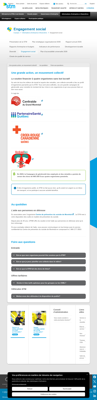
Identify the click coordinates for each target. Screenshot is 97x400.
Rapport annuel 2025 (74, 42)
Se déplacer (27, 8)
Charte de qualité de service (20, 56)
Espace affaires (20, 18)
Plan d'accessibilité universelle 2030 (53, 51)
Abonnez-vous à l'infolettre (83, 349)
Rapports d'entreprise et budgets (21, 47)
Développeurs (6, 18)
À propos (90, 8)
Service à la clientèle (83, 320)
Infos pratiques (41, 8)
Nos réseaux (82, 335)
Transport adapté (58, 8)
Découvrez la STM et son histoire (13, 14)
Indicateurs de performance (49, 47)
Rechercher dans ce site (68, 3)
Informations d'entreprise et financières (75, 14)
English (92, 3)
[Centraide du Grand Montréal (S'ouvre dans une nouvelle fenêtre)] (27, 101)
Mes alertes (59, 4)
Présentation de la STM (18, 42)
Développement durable (74, 47)
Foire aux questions (57, 65)
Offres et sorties (76, 8)
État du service (82, 328)
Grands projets (32, 14)
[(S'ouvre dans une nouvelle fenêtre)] (27, 115)
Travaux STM (82, 341)
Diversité (12, 51)
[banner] (10, 6)
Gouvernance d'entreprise (49, 14)
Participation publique (36, 18)
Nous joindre (20, 3)
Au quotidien (44, 65)
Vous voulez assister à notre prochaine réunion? (62, 319)
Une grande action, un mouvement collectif (23, 65)
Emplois (10, 3)
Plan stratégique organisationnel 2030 (46, 42)
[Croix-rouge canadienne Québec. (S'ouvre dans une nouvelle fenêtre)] (27, 134)
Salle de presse (32, 3)
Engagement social (28, 51)
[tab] (48, 255)
